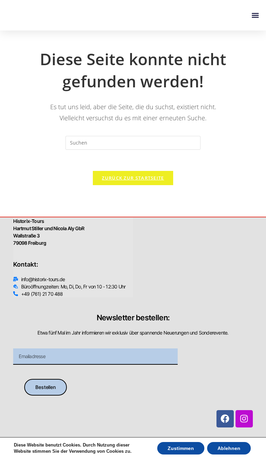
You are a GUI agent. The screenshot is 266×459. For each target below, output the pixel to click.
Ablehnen (229, 448)
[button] (255, 15)
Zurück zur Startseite (133, 178)
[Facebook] (225, 418)
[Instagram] (244, 418)
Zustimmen (181, 448)
